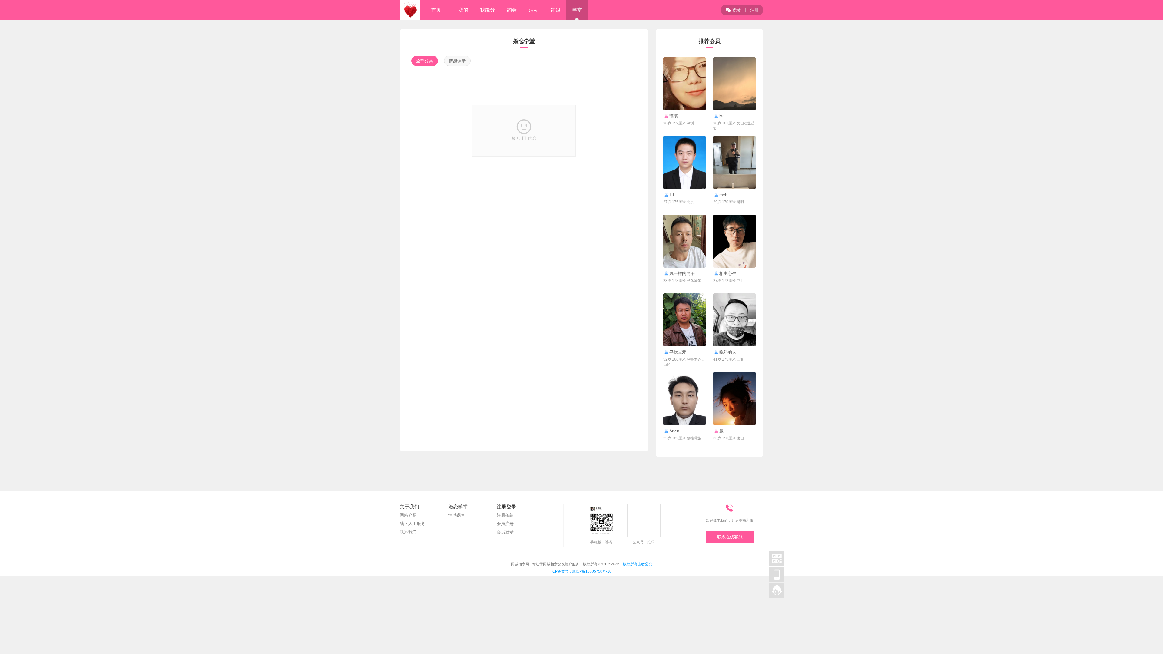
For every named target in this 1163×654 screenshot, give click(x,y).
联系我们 (408, 532)
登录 (733, 10)
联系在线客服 (730, 536)
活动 (533, 9)
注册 (754, 10)
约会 (512, 9)
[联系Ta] (684, 83)
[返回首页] (410, 10)
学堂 (577, 9)
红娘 (555, 9)
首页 (436, 9)
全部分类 (424, 60)
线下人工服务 (412, 523)
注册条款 (505, 515)
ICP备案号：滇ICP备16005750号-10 (581, 571)
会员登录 (505, 532)
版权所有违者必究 (637, 564)
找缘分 (487, 9)
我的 (463, 9)
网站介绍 (408, 515)
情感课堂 (457, 60)
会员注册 (505, 523)
